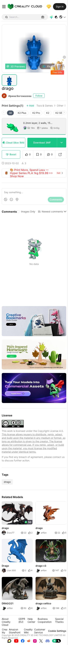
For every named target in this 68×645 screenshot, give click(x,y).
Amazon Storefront (14, 631)
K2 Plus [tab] (22, 112)
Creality (4, 631)
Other (60, 105)
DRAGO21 (7, 603)
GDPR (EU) (21, 620)
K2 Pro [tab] (36, 112)
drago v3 (41, 565)
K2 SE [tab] (58, 112)
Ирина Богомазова (19, 96)
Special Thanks (59, 620)
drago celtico (43, 603)
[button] (62, 17)
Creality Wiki (28, 631)
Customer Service (39, 631)
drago (7, 481)
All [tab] (10, 112)
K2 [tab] (47, 112)
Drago (5, 565)
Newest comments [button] (52, 211)
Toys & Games (44, 105)
